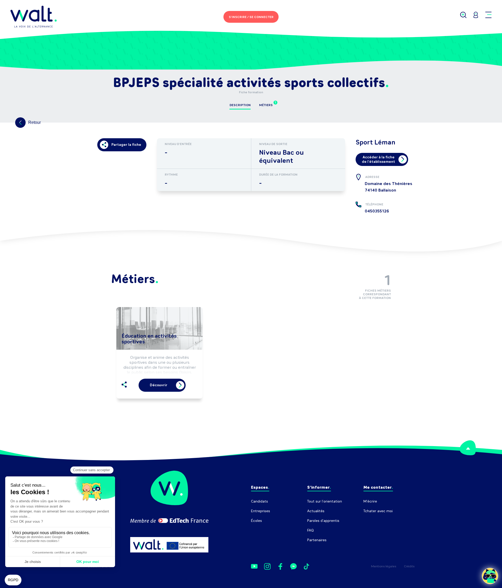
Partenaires (317, 540)
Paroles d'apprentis (323, 520)
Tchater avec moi (378, 511)
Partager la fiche (126, 144)
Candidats (259, 501)
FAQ (310, 530)
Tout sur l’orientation (324, 501)
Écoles (256, 520)
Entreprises (260, 511)
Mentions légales (383, 566)
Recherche (372, 520)
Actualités (315, 511)
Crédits (409, 566)
